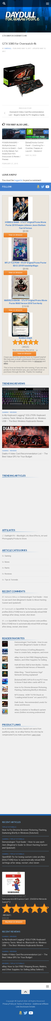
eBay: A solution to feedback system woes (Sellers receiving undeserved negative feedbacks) (30, 712)
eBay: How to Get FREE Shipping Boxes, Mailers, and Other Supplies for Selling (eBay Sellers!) (31, 659)
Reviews (13, 412)
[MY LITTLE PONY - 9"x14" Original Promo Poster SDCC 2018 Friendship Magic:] (20, 261)
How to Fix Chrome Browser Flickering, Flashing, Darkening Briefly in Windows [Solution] (31, 689)
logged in (18, 180)
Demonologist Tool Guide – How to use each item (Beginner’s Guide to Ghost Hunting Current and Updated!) (25, 599)
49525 (25, 346)
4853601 (7, 915)
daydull (8, 48)
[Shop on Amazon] (38, 186)
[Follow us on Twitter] (42, 186)
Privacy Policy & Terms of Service (17, 1003)
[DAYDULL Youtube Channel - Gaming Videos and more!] (47, 186)
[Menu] (47, 3)
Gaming (5, 412)
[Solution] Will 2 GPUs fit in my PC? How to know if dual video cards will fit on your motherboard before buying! (31, 682)
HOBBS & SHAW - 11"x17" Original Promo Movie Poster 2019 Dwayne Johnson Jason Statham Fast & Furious (25, 225)
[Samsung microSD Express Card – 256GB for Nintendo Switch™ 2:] (13, 893)
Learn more (36, 734)
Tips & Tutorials (11, 579)
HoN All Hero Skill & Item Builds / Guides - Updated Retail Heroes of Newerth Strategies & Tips (31, 667)
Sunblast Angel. (25, 338)
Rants (7, 567)
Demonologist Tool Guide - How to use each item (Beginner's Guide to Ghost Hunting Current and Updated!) (31, 644)
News (7, 561)
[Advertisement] (23, 502)
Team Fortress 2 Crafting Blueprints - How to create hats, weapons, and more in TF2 (31, 652)
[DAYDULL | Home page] (25, 16)
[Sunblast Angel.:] (20, 336)
